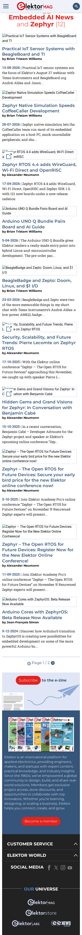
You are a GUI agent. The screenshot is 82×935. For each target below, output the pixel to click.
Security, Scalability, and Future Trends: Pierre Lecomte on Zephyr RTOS (39, 343)
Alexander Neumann (23, 175)
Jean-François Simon (23, 622)
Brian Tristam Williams (24, 59)
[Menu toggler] (6, 6)
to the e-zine (42, 680)
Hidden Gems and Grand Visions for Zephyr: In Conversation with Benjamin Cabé (37, 407)
